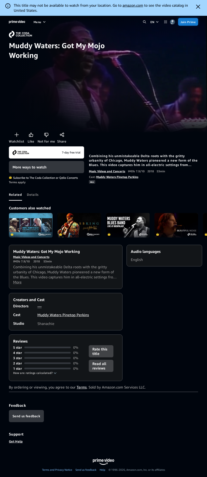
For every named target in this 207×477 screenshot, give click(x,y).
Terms (82, 387)
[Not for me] (46, 134)
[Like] (30, 134)
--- (39, 306)
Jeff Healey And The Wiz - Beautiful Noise (176, 225)
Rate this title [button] (99, 351)
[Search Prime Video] (144, 22)
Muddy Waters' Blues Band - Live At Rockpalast (128, 225)
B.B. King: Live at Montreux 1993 (79, 225)
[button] (35, 373)
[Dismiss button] (198, 7)
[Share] (61, 134)
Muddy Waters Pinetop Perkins (117, 177)
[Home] (17, 21)
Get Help (16, 441)
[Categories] (165, 22)
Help (102, 469)
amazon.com (133, 5)
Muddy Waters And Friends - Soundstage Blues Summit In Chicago (31, 225)
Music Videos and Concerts (107, 171)
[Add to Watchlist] (16, 134)
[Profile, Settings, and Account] (172, 22)
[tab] (15, 194)
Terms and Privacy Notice (57, 469)
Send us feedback (85, 469)
